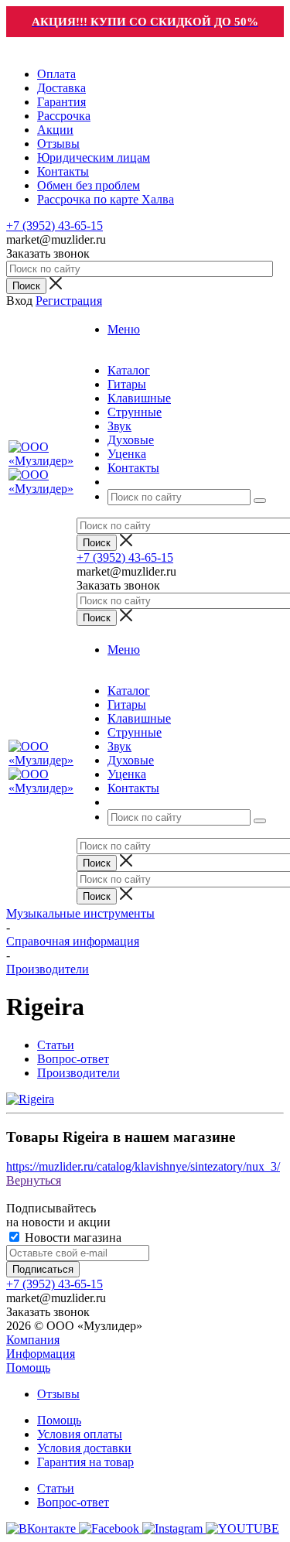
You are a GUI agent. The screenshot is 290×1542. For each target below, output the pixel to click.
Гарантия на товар (85, 1461)
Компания (33, 1339)
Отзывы (58, 1393)
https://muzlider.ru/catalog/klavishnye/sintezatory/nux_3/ (143, 1166)
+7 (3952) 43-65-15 (54, 225)
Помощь (28, 1367)
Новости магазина (71, 1237)
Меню (123, 329)
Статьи (55, 1488)
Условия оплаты (79, 1434)
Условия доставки (84, 1448)
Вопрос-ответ (73, 1502)
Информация (40, 1353)
